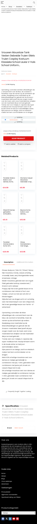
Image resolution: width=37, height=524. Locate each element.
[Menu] (2, 2)
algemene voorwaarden (9, 495)
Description (8, 262)
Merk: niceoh (19, 428)
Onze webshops (6, 481)
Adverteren (5, 484)
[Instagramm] (10, 518)
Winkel (3, 476)
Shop (10, 7)
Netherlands (14, 120)
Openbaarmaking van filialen (11, 497)
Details (3, 84)
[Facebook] (2, 518)
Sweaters (19, 7)
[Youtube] (13, 518)
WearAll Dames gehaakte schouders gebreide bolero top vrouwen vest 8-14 (9, 215)
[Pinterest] (17, 518)
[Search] (34, 2)
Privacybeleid (5, 492)
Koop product (18, 138)
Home (3, 7)
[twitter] (6, 518)
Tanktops (29, 7)
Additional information (25, 262)
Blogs (3, 479)
